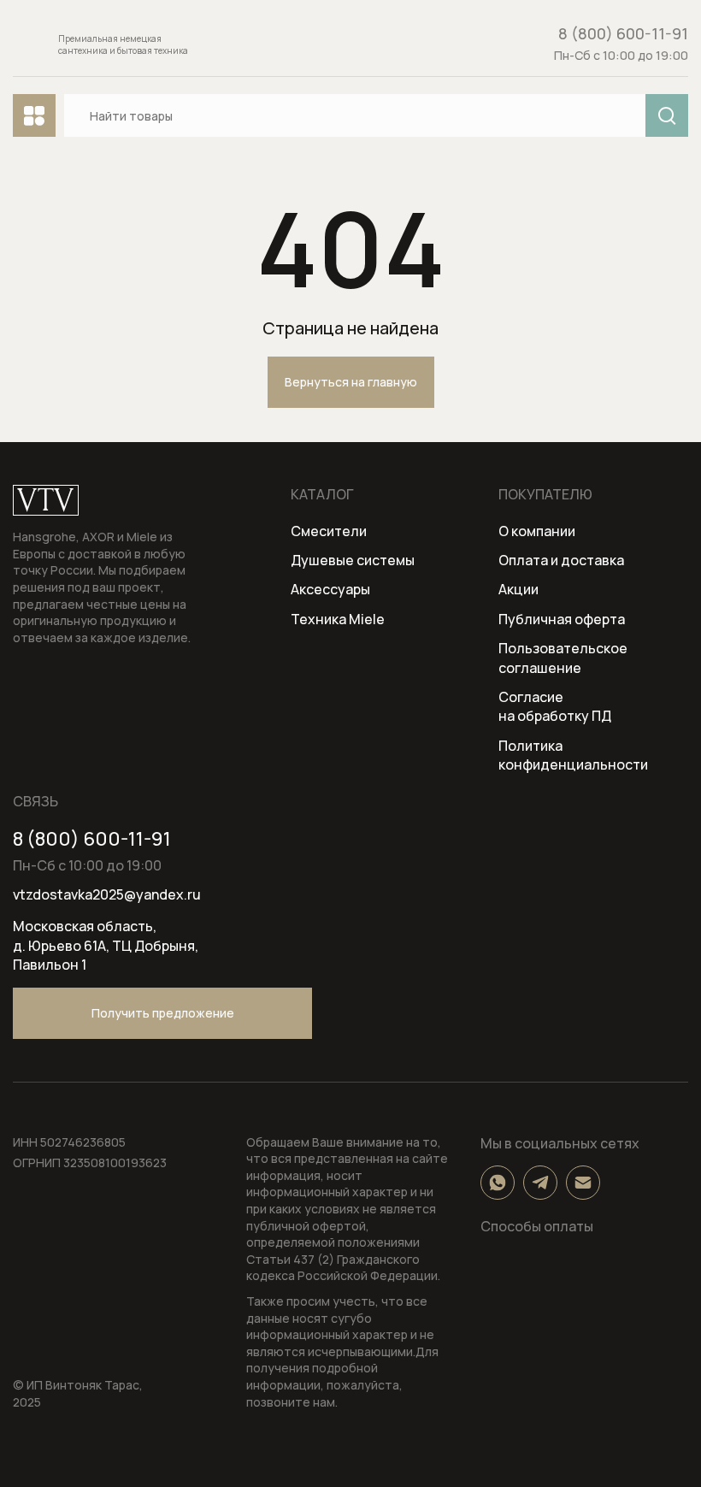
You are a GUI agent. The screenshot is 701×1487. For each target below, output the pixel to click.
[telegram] (540, 1182)
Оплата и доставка (561, 560)
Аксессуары (330, 589)
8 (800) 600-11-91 (623, 34)
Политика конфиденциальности (573, 755)
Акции (518, 589)
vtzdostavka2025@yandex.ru (107, 894)
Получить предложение (162, 1013)
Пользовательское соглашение (562, 657)
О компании (536, 531)
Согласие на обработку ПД (554, 706)
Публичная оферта (561, 619)
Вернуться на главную (351, 382)
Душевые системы (353, 560)
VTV (45, 500)
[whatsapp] (497, 1182)
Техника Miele (338, 619)
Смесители (329, 531)
